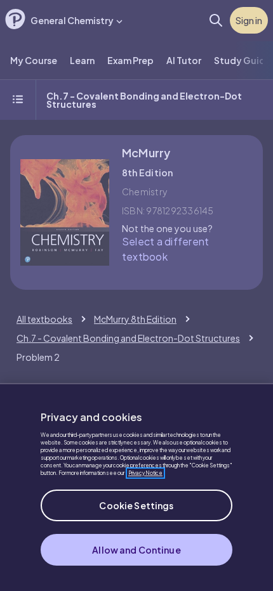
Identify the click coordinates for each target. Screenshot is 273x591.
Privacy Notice (145, 473)
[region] (136, 487)
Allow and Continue (136, 549)
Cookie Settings (136, 505)
